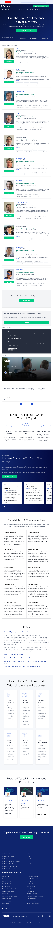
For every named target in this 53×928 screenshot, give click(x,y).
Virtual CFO (26, 83)
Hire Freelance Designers (8, 856)
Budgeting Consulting (28, 149)
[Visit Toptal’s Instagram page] (49, 916)
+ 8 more (40, 84)
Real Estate (28, 107)
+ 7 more (46, 263)
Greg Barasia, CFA (20, 247)
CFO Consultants (6, 886)
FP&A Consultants (6, 903)
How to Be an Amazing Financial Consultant (42, 805)
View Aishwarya (9, 61)
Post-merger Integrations (21, 263)
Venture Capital (29, 151)
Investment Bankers (31, 883)
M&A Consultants (38, 9)
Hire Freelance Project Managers (9, 863)
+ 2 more (44, 151)
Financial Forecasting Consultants (9, 896)
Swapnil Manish (19, 269)
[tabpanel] (26, 393)
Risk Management (42, 172)
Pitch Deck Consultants (32, 893)
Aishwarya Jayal (19, 48)
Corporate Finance (28, 105)
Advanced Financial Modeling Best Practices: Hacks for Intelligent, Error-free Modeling (10, 809)
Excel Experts (5, 893)
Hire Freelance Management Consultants (11, 861)
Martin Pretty (19, 180)
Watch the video (11, 372)
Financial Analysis (20, 174)
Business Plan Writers (7, 881)
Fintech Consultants (6, 901)
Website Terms (35, 922)
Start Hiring (26, 301)
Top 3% (23, 18)
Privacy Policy (28, 922)
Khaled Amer (19, 136)
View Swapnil (9, 282)
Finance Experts (5, 876)
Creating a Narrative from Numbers (25, 807)
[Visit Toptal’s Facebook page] (45, 916)
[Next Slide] (32, 404)
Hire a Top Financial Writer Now (26, 30)
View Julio (9, 126)
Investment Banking (37, 151)
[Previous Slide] (21, 404)
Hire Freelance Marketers (8, 859)
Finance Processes (9, 802)
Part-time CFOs (30, 891)
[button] (49, 9)
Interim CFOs (20, 9)
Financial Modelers (6, 898)
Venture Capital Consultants (33, 903)
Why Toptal (30, 854)
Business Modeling (34, 285)
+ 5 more (40, 107)
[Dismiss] (49, 2)
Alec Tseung (19, 225)
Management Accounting (29, 216)
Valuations (35, 105)
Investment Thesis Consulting (22, 196)
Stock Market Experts (31, 901)
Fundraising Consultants (12, 9)
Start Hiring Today (9, 476)
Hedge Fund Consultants (32, 879)
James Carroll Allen (20, 158)
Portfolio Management (20, 107)
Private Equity (34, 107)
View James (9, 171)
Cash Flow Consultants (7, 883)
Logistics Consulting (34, 83)
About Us (30, 863)
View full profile (9, 53)
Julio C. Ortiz (19, 113)
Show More (18, 60)
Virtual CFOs (30, 906)
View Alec (9, 237)
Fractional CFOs (5, 906)
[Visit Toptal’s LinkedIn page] (38, 916)
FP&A (26, 129)
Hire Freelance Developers (8, 854)
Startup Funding (45, 105)
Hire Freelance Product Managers (9, 866)
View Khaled (9, 148)
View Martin (9, 193)
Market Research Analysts (32, 888)
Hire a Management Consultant (41, 6)
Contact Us (30, 856)
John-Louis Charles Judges (22, 203)
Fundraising (27, 127)
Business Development (28, 261)
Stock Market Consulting (33, 172)
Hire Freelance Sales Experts (8, 868)
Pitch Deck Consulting (38, 263)
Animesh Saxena (20, 91)
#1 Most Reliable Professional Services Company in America (33, 2)
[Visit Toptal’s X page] (42, 916)
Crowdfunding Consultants (8, 891)
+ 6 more (39, 129)
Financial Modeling (28, 62)
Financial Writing (19, 62)
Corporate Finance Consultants (28, 9)
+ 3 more (41, 285)
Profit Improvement (33, 129)
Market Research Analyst (32, 84)
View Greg (9, 260)
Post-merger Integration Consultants (35, 896)
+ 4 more (38, 196)
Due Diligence (28, 218)
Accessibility (41, 922)
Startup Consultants (31, 898)
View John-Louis (9, 215)
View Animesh (9, 104)
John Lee (18, 69)
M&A (40, 105)
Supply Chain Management (21, 84)
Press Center (30, 859)
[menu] (51, 6)
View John (9, 81)
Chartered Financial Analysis (30, 174)
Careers (29, 861)
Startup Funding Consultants (8, 879)
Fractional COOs (6, 908)
